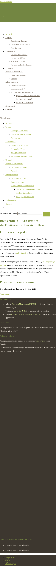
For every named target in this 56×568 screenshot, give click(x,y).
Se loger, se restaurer (25, 197)
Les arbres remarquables (21, 134)
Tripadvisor (40, 341)
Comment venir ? (18, 182)
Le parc (8, 127)
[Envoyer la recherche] (46, 214)
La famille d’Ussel (18, 149)
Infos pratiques (11, 175)
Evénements (10, 200)
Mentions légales (10, 564)
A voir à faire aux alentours (22, 186)
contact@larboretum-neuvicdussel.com (26, 314)
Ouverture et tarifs (18, 178)
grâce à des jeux (22, 253)
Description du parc (19, 131)
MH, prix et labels (18, 153)
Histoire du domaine (19, 145)
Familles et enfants (19, 167)
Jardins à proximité (24, 193)
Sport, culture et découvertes (28, 189)
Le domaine (10, 142)
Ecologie (9, 160)
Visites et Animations (14, 164)
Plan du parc (16, 138)
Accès (7, 559)
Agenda (14, 171)
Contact (8, 204)
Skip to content (6, 2)
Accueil (8, 123)
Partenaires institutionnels (21, 156)
